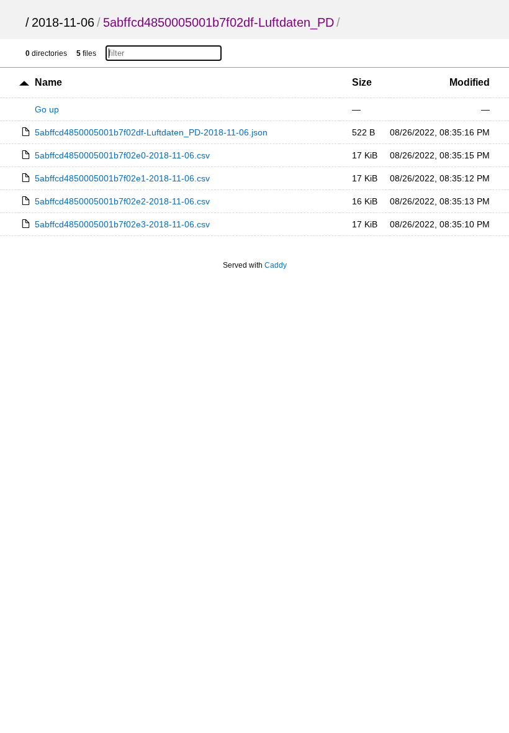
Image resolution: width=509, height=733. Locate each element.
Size (362, 82)
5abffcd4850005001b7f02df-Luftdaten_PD (218, 22)
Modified (469, 82)
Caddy (275, 265)
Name (48, 82)
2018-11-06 (63, 22)
